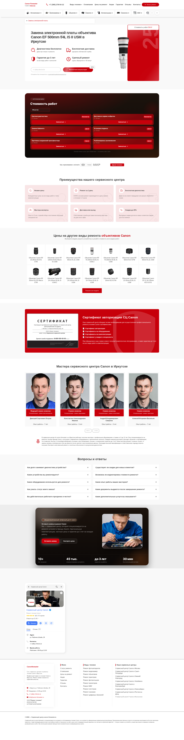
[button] (88, 430)
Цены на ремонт (101, 4)
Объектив (72, 13)
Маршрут (33, 623)
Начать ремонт (151, 4)
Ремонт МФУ (87, 686)
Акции (111, 4)
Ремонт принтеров (89, 677)
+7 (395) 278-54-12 (56, 5)
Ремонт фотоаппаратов (91, 668)
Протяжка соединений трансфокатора (46, 141)
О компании (88, 4)
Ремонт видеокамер (90, 671)
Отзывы (128, 4)
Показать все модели (92, 290)
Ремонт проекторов (90, 683)
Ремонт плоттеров (89, 689)
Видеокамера (54, 13)
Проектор (124, 13)
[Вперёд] (157, 13)
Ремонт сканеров (89, 692)
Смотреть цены (69, 541)
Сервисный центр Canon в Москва (127, 668)
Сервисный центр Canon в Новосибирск (129, 689)
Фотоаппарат (35, 13)
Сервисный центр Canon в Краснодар (128, 697)
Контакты (137, 4)
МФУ (139, 13)
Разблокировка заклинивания (105, 141)
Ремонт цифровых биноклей (93, 695)
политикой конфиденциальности (57, 74)
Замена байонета (38, 128)
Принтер (88, 13)
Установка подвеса (101, 128)
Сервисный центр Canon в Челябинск (128, 681)
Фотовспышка (106, 13)
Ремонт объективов (90, 674)
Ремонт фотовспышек (91, 680)
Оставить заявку (50, 541)
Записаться (60, 122)
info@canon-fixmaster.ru (36, 697)
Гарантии (119, 4)
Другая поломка (117, 165)
